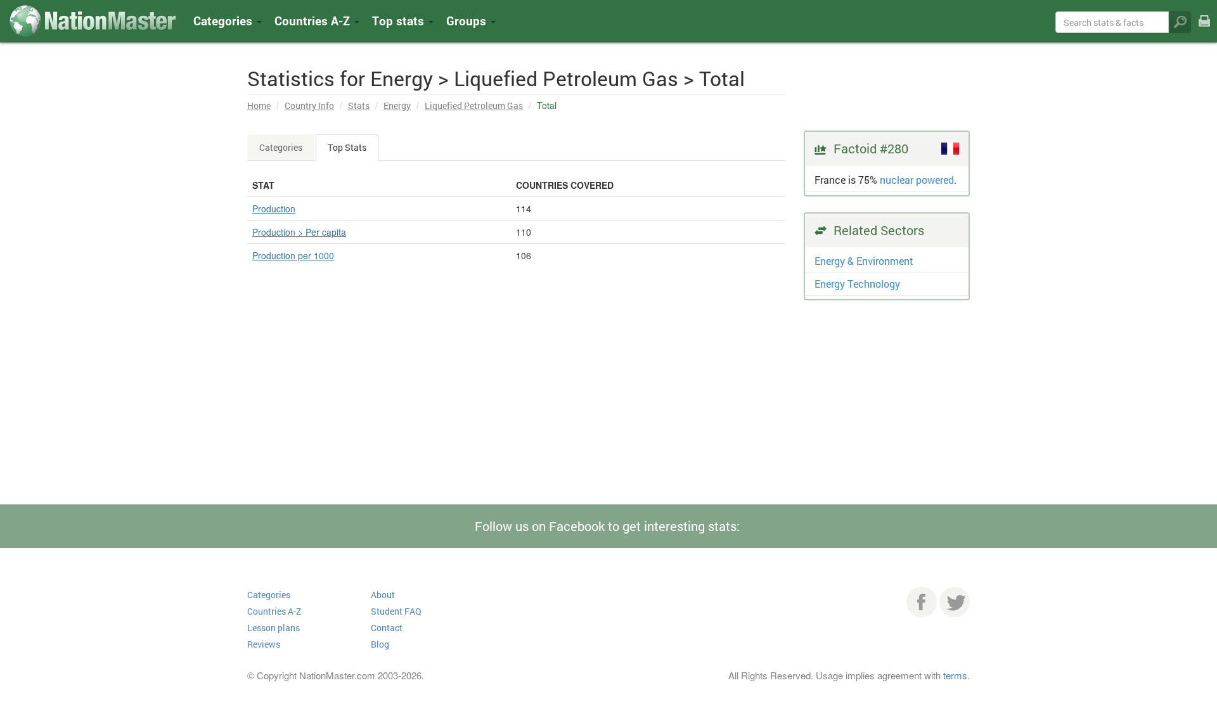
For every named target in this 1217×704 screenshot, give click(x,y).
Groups (467, 21)
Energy (397, 105)
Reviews (263, 644)
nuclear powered (917, 179)
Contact (386, 628)
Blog (380, 644)
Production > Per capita (299, 232)
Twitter (954, 602)
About (383, 595)
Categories (224, 21)
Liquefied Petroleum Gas (474, 105)
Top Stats (347, 147)
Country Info (309, 105)
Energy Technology (857, 283)
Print (1204, 29)
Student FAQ (396, 611)
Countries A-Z (274, 611)
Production (273, 208)
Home (259, 105)
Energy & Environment (864, 260)
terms (955, 675)
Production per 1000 (293, 255)
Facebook (921, 602)
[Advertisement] (516, 415)
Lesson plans (273, 628)
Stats (359, 105)
